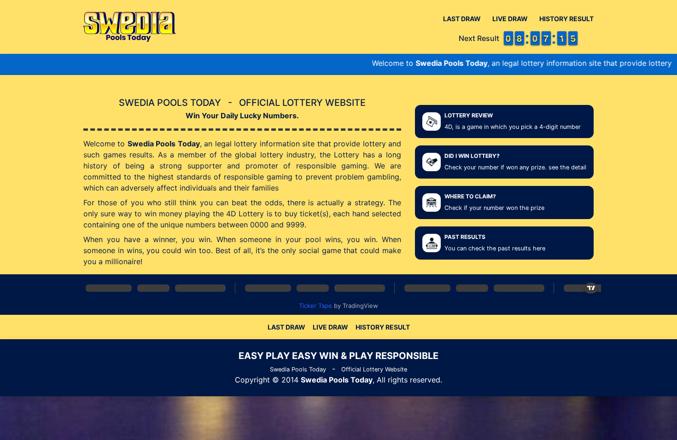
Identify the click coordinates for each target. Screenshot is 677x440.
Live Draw (510, 19)
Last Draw (462, 19)
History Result (566, 19)
